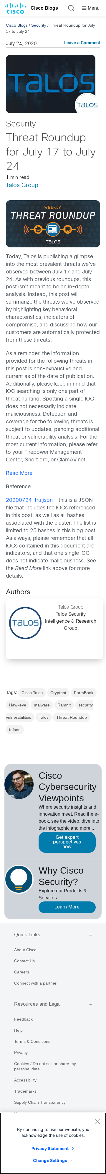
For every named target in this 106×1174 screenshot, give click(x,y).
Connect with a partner (35, 983)
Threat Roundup (71, 717)
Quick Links (27, 934)
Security (38, 25)
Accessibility (25, 1080)
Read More (19, 473)
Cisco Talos (32, 692)
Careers (21, 972)
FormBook (83, 692)
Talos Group (22, 185)
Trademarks (25, 1091)
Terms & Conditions (32, 1041)
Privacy (21, 1052)
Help (18, 1030)
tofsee (15, 729)
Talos (44, 717)
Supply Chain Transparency (40, 1102)
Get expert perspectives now (67, 842)
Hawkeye (17, 705)
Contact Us (24, 961)
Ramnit (64, 705)
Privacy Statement (50, 1148)
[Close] (97, 1121)
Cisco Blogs (44, 8)
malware (42, 705)
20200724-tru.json (29, 500)
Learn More (67, 907)
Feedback (23, 1019)
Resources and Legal (37, 1004)
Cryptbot (58, 692)
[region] (53, 1143)
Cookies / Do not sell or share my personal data (45, 1066)
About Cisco (25, 949)
